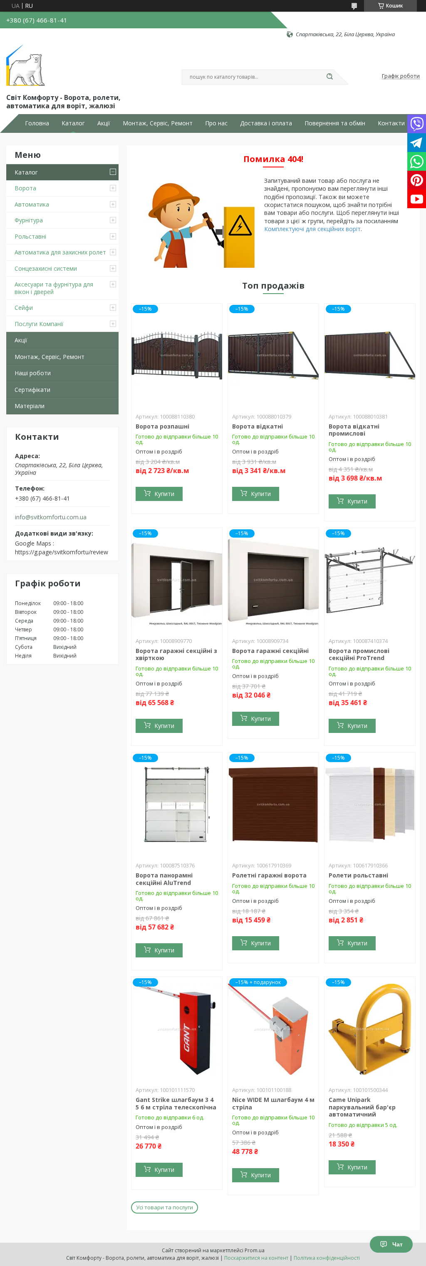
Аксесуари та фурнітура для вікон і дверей (54, 288)
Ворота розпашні (162, 426)
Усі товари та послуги (164, 1207)
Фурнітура (29, 220)
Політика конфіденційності (327, 1257)
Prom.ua (255, 1250)
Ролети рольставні (358, 875)
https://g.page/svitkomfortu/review (61, 552)
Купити (164, 494)
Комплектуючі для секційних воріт (312, 229)
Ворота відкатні (257, 426)
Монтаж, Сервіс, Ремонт (158, 123)
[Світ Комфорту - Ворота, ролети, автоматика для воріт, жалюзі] (27, 65)
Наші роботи (33, 373)
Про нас (216, 123)
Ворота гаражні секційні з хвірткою (176, 654)
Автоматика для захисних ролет (60, 252)
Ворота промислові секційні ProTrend (359, 654)
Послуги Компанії (39, 324)
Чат (397, 1244)
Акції (103, 123)
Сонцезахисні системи (46, 268)
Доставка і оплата (266, 123)
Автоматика (32, 204)
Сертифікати (32, 390)
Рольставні (30, 236)
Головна (37, 123)
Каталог (73, 123)
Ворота (25, 188)
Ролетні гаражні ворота (269, 875)
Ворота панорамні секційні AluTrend (164, 879)
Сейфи (24, 308)
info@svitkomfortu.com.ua (51, 517)
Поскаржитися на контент (256, 1257)
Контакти (391, 123)
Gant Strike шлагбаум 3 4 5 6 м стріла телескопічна (176, 1103)
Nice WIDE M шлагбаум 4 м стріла (273, 1103)
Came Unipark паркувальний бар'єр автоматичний (362, 1107)
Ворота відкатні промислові (354, 430)
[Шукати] (329, 77)
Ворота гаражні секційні (270, 651)
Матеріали (30, 406)
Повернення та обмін (335, 123)
